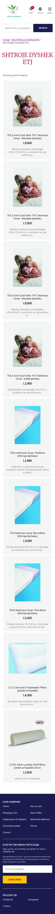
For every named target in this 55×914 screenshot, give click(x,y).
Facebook (8, 899)
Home (6, 39)
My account (36, 806)
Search (43, 28)
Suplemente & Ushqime (14, 819)
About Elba (36, 812)
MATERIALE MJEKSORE (25, 39)
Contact (7, 832)
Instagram (33, 899)
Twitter (6, 906)
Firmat (33, 825)
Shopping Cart (10, 812)
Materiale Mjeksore (40, 819)
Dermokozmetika (11, 825)
